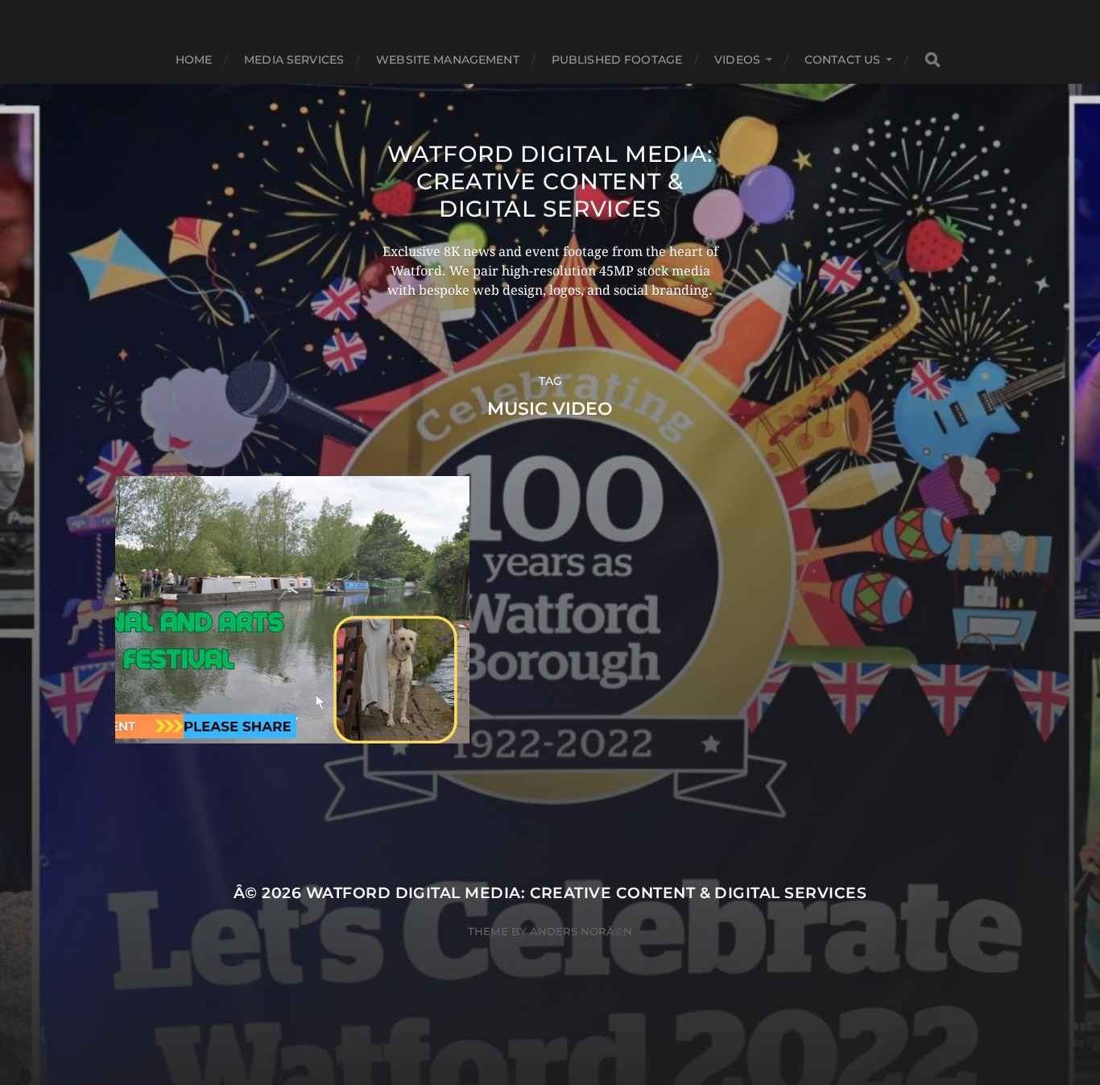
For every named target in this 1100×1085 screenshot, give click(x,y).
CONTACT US (842, 59)
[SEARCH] (932, 59)
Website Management (447, 59)
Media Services (294, 59)
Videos (737, 59)
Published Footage (617, 59)
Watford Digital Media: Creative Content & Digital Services (550, 181)
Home (194, 59)
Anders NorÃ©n (581, 931)
